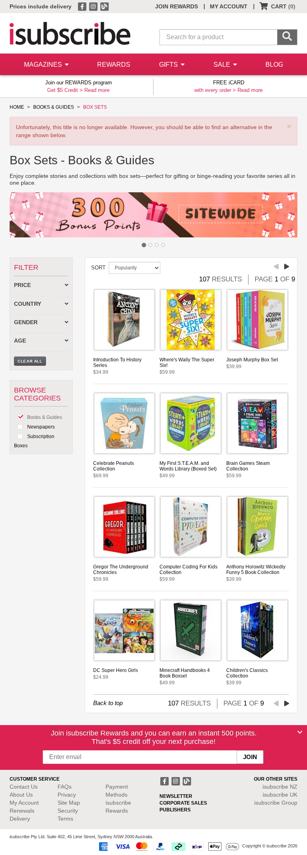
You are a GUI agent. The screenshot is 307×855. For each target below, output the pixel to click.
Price (22, 285)
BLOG (274, 64)
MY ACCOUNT (228, 6)
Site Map (69, 802)
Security (68, 810)
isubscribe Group (275, 802)
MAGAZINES (44, 64)
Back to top (108, 703)
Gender (26, 322)
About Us (21, 794)
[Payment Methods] (167, 846)
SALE (222, 64)
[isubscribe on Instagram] (94, 6)
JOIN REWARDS (176, 6)
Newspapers (40, 427)
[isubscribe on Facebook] (82, 6)
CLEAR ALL (30, 361)
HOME (17, 107)
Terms (65, 818)
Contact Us (24, 786)
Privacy (67, 794)
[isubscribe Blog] (104, 6)
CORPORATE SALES (183, 803)
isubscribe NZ (280, 786)
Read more (97, 90)
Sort (98, 268)
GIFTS (169, 64)
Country (27, 304)
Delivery (20, 818)
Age (20, 341)
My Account (24, 802)
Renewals (22, 810)
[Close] (300, 732)
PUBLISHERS (175, 810)
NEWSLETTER (175, 796)
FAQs (65, 786)
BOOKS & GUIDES (53, 107)
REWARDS (113, 64)
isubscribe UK (280, 794)
